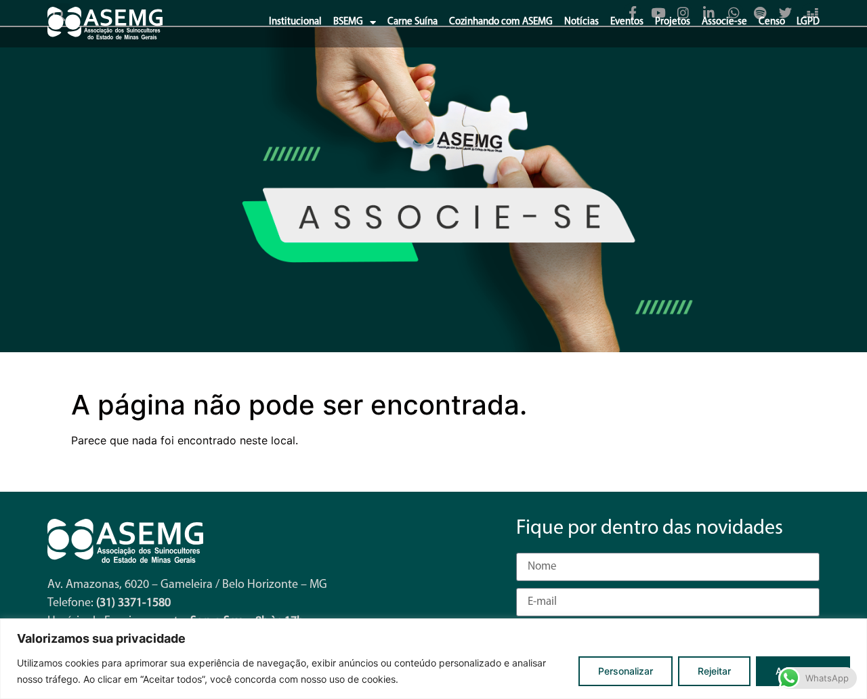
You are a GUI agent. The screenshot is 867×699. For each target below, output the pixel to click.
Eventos (626, 22)
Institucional (295, 22)
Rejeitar (714, 671)
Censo (772, 22)
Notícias (581, 22)
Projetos (672, 22)
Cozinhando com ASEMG (501, 22)
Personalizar (625, 671)
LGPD (808, 22)
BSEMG (348, 22)
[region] (433, 658)
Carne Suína (412, 22)
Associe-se (724, 22)
